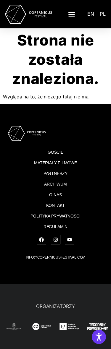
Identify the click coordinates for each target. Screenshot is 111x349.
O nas (55, 194)
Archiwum (55, 184)
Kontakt (55, 205)
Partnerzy (55, 173)
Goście (55, 152)
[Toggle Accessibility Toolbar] (99, 337)
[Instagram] (55, 239)
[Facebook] (41, 239)
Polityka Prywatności (55, 216)
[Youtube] (69, 239)
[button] (71, 14)
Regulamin (55, 226)
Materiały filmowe (55, 162)
